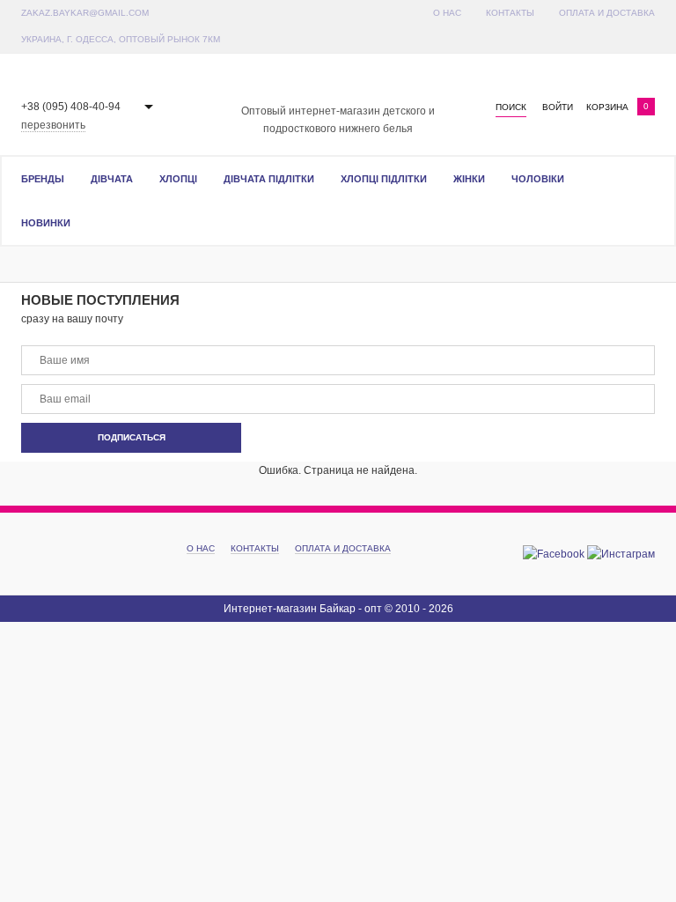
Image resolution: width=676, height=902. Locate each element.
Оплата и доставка (607, 13)
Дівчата (112, 179)
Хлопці (178, 179)
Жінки (469, 179)
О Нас (447, 13)
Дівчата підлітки (269, 179)
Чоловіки (537, 179)
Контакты (510, 13)
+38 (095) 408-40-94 (71, 106)
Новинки (45, 223)
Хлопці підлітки (384, 179)
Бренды (42, 179)
